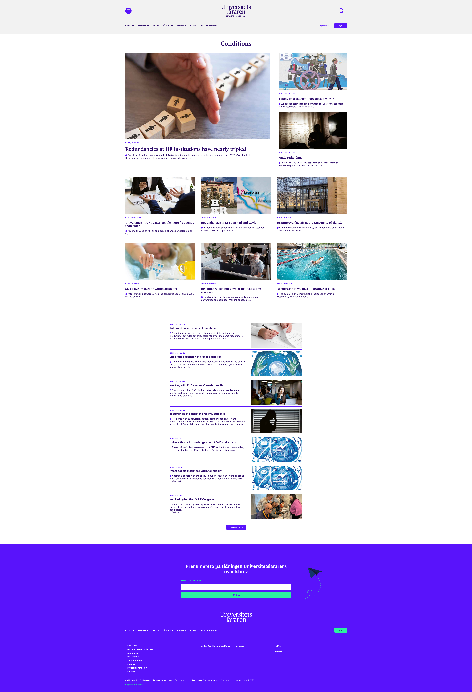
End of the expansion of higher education (195, 356)
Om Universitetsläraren (140, 649)
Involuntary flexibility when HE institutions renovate (231, 290)
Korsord (131, 664)
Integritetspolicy (137, 668)
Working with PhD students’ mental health (196, 385)
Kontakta (132, 646)
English (131, 672)
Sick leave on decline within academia (151, 289)
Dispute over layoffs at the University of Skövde (310, 222)
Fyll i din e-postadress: (191, 580)
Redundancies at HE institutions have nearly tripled (185, 149)
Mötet (156, 25)
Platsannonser (209, 25)
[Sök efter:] (342, 11)
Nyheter (129, 25)
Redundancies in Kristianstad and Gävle (228, 222)
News (127, 143)
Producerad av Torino (134, 685)
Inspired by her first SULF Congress (192, 499)
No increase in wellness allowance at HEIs (306, 289)
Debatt (194, 25)
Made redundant (290, 157)
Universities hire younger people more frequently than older (159, 224)
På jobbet (168, 25)
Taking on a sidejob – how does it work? (306, 99)
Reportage (143, 25)
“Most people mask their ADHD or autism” (196, 470)
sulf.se (278, 646)
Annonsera (133, 653)
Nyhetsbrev (133, 657)
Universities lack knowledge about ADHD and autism (203, 442)
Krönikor (182, 25)
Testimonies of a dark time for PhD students (197, 413)
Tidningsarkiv (135, 660)
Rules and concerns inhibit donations (193, 328)
